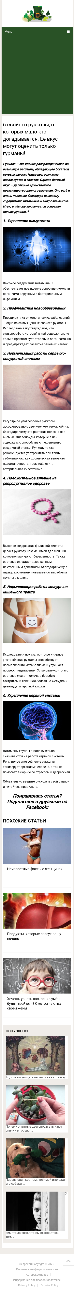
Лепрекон (25, 1264)
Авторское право (37, 1274)
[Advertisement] (37, 75)
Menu (8, 31)
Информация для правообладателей (37, 1280)
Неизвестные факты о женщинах (34, 869)
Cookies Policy (49, 1285)
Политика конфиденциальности (37, 1269)
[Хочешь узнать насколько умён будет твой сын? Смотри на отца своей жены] (37, 976)
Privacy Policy (26, 1285)
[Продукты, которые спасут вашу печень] (37, 911)
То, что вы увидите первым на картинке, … (37, 1077)
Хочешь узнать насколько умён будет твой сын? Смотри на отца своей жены (34, 1003)
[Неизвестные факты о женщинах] (37, 846)
